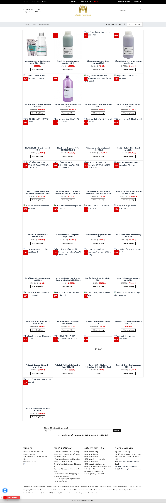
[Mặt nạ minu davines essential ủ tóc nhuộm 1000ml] (38, 305)
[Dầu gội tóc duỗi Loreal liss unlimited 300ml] (128, 88)
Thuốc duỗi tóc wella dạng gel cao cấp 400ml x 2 (37, 409)
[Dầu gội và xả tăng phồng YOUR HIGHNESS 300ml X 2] (68, 132)
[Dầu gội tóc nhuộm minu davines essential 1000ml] (68, 45)
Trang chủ (26, 24)
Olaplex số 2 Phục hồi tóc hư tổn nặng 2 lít (98, 323)
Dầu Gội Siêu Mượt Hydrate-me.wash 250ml (37, 149)
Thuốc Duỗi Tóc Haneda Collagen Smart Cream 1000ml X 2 (68, 366)
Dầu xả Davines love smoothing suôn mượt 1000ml (37, 279)
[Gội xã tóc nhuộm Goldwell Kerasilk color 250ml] (128, 132)
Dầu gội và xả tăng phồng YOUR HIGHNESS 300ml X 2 (67, 149)
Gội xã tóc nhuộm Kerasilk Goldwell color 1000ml (98, 149)
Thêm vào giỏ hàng (37, 69)
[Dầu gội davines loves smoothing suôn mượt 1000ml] (128, 45)
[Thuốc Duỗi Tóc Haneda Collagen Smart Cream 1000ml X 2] (68, 349)
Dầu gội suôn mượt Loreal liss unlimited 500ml (98, 105)
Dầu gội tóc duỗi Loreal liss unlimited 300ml (128, 105)
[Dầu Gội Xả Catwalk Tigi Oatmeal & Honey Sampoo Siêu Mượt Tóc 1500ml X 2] (38, 175)
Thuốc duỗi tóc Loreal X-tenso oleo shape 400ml (37, 366)
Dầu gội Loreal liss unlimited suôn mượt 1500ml (67, 105)
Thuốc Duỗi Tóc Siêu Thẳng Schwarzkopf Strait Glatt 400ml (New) (98, 366)
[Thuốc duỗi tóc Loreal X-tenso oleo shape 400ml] (38, 349)
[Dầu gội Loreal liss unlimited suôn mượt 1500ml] (68, 88)
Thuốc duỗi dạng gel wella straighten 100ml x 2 (128, 366)
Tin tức (25, 1)
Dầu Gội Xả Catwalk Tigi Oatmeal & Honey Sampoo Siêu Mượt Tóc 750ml (98, 192)
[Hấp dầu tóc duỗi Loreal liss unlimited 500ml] (98, 262)
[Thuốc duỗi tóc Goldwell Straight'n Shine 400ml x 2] (128, 305)
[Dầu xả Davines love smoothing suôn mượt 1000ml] (38, 262)
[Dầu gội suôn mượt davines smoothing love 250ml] (38, 88)
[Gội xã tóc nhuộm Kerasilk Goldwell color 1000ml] (98, 132)
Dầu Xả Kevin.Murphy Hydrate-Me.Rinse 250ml (98, 236)
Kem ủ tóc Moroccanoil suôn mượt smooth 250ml (128, 279)
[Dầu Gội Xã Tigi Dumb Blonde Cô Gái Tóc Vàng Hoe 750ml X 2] (128, 175)
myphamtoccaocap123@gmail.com (126, 466)
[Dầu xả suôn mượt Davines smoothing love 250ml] (128, 218)
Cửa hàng (33, 24)
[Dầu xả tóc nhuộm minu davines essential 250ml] (38, 218)
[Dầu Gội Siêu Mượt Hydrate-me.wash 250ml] (38, 132)
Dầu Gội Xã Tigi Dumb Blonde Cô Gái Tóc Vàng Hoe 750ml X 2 (128, 192)
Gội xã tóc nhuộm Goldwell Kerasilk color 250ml (128, 149)
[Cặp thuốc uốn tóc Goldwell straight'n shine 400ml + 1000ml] (38, 45)
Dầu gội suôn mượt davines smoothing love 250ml (38, 105)
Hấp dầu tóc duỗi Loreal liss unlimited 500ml (98, 279)
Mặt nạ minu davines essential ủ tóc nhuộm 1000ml (37, 323)
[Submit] (141, 10)
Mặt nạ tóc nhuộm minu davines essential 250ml (67, 323)
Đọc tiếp (98, 373)
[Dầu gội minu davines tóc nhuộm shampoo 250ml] (98, 45)
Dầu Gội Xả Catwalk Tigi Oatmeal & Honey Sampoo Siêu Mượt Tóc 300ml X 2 (68, 192)
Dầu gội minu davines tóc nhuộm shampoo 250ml (98, 62)
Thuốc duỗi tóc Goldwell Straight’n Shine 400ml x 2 (128, 323)
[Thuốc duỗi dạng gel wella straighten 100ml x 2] (128, 349)
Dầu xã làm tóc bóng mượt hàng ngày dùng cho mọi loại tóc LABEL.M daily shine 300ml (68, 279)
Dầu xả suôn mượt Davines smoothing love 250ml (128, 236)
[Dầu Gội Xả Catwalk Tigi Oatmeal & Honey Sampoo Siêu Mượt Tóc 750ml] (98, 175)
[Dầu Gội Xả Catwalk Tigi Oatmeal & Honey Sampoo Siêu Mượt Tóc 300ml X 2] (68, 175)
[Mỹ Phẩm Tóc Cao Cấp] (83, 11)
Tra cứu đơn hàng (42, 1)
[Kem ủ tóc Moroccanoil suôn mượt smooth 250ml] (128, 262)
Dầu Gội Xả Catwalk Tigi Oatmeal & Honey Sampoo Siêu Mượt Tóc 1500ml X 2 (37, 192)
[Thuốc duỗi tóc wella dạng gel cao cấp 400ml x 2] (38, 392)
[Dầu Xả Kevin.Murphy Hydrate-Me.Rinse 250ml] (98, 218)
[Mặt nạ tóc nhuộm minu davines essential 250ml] (68, 305)
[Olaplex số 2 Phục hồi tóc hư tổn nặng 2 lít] (98, 305)
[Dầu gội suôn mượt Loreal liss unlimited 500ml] (98, 88)
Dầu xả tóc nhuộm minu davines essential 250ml (37, 236)
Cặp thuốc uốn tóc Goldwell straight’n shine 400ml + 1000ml (37, 62)
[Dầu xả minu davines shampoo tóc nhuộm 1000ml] (68, 218)
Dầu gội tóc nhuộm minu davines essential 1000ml (68, 62)
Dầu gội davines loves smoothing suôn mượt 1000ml (128, 62)
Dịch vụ (32, 1)
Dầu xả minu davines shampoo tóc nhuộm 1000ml (67, 236)
